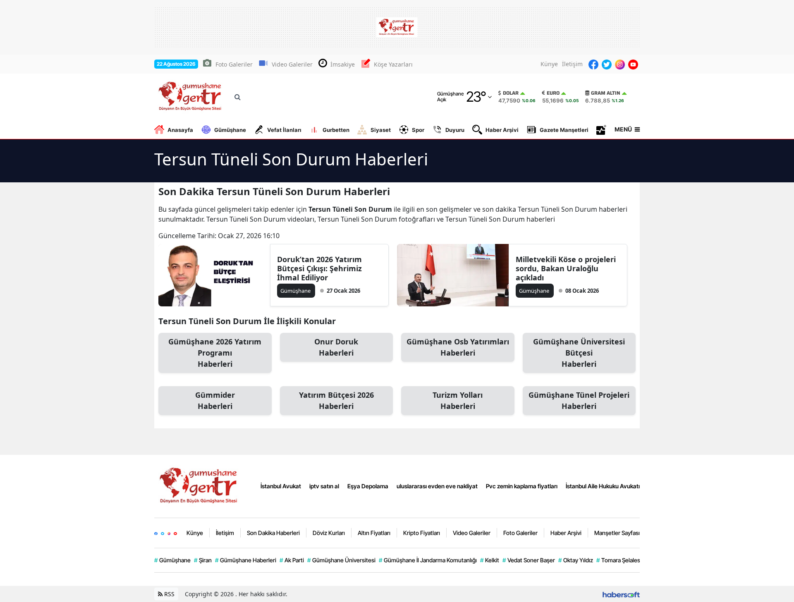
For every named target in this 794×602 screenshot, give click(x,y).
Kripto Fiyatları (421, 532)
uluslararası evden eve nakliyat (437, 486)
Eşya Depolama (367, 486)
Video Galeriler (292, 64)
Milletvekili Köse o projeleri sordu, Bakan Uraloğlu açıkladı (566, 268)
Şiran (203, 560)
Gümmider (215, 400)
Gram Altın (605, 93)
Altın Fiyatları (374, 532)
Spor (418, 130)
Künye (549, 64)
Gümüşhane (230, 130)
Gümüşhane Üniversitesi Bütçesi (579, 353)
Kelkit (489, 560)
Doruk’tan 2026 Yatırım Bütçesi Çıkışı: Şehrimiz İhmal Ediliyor (319, 268)
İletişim (572, 64)
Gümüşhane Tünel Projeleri (579, 400)
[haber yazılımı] (621, 594)
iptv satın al (324, 486)
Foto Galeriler (234, 64)
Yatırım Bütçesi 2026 (336, 400)
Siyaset (381, 130)
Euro (553, 93)
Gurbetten (336, 130)
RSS (169, 594)
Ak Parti (292, 560)
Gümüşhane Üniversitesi (341, 560)
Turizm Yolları (458, 400)
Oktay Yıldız (575, 560)
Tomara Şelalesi (618, 560)
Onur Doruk (336, 347)
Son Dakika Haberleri (273, 532)
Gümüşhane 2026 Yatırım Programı (214, 353)
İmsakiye (342, 64)
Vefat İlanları (284, 130)
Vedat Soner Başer (528, 560)
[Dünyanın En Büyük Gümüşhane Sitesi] (199, 485)
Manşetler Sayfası (617, 532)
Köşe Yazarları (393, 64)
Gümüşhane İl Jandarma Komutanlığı (428, 560)
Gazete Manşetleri (564, 130)
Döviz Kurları (329, 532)
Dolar (511, 93)
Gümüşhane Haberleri (245, 560)
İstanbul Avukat (281, 486)
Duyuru (454, 130)
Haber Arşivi (502, 130)
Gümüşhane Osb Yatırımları (458, 347)
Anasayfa (180, 130)
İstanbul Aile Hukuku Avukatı (603, 486)
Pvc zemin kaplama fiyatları (521, 486)
